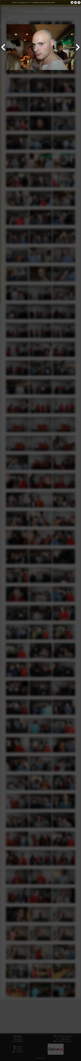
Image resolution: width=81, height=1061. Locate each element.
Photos (14, 2)
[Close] (79, 2)
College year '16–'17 (24, 2)
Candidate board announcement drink (43, 2)
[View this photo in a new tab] (75, 2)
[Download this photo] (72, 2)
